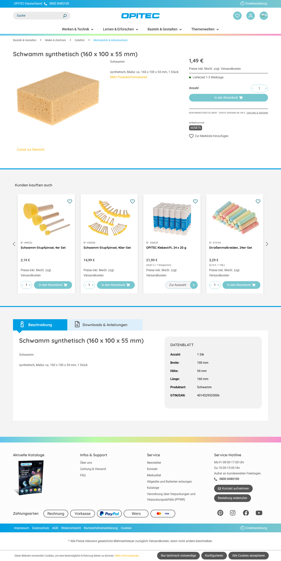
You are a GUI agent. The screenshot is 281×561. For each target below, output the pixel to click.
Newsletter (154, 462)
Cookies (126, 528)
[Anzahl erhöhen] (266, 88)
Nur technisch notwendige (178, 555)
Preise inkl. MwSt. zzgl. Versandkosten (215, 69)
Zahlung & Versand (257, 113)
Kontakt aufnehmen (235, 488)
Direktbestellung (256, 3)
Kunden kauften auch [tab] (33, 185)
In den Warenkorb (226, 97)
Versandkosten (159, 541)
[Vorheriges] (14, 244)
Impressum (21, 528)
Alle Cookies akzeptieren (248, 555)
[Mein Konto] (250, 15)
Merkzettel (154, 475)
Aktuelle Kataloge (28, 455)
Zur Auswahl (177, 285)
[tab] (40, 324)
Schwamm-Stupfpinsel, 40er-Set (107, 247)
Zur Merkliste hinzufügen (211, 136)
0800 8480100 (59, 3)
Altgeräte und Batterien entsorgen (169, 481)
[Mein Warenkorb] (264, 15)
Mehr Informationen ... (128, 555)
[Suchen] (64, 15)
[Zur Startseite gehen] (140, 15)
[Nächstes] (267, 244)
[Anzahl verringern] (253, 88)
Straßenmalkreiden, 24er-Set (230, 247)
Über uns (86, 462)
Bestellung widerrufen (232, 498)
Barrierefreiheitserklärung (101, 528)
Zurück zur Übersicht (31, 149)
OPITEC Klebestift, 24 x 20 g (166, 247)
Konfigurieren (214, 555)
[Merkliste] (237, 15)
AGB (55, 528)
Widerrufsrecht (71, 528)
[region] (58, 94)
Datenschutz (40, 528)
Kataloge (153, 488)
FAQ (83, 475)
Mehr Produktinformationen (128, 77)
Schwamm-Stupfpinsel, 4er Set (43, 247)
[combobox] (38, 15)
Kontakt (152, 469)
